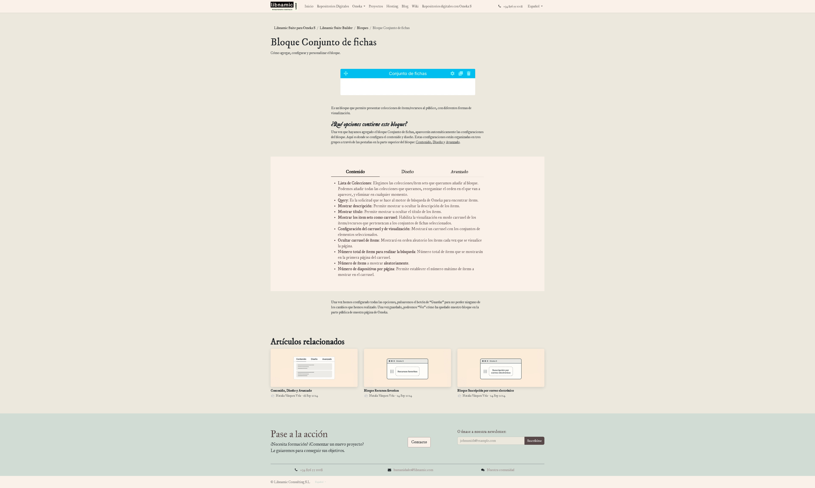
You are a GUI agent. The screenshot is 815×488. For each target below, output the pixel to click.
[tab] (355, 172)
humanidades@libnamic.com (413, 470)
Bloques (362, 28)
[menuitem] (309, 6)
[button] (534, 441)
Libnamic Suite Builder (336, 28)
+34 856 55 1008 (311, 470)
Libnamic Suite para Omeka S (294, 28)
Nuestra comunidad (500, 470)
